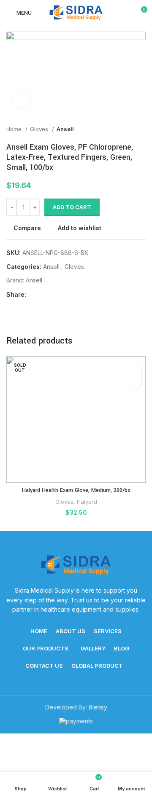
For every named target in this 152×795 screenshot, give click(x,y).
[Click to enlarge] (21, 99)
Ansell (65, 129)
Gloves (40, 129)
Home (14, 129)
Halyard (87, 501)
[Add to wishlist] (134, 367)
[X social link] (43, 294)
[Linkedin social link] (62, 294)
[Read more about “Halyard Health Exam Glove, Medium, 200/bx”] (134, 382)
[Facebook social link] (33, 294)
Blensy (98, 707)
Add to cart (72, 207)
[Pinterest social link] (52, 294)
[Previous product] (124, 129)
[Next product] (141, 129)
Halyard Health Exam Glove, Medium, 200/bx (76, 490)
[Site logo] (76, 12)
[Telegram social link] (72, 294)
